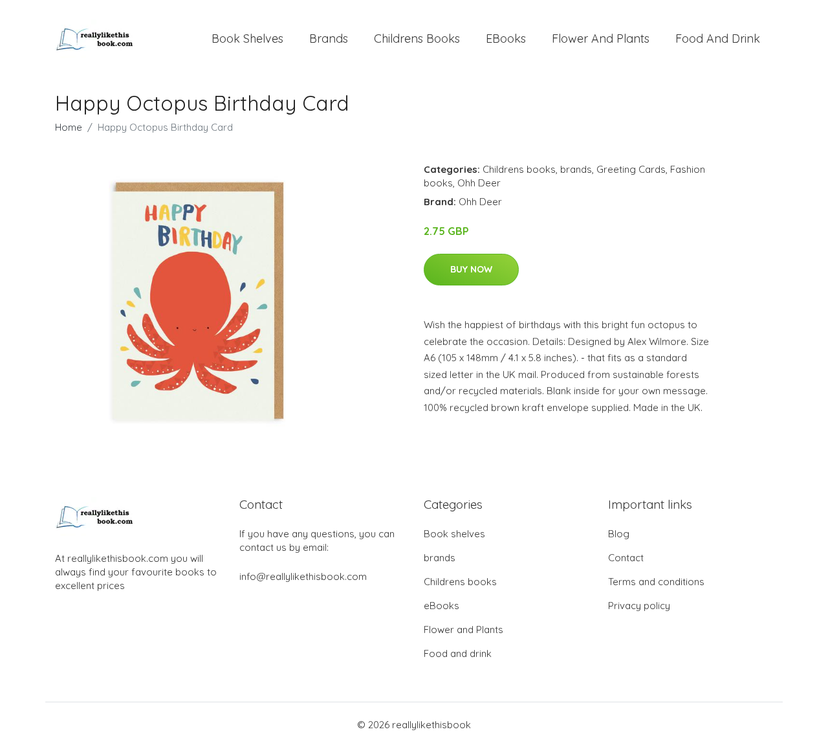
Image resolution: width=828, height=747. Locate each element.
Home (68, 127)
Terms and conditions (656, 581)
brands (328, 38)
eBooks (506, 38)
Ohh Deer (479, 183)
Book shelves (247, 38)
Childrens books (417, 38)
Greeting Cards (631, 169)
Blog (618, 534)
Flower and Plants (600, 38)
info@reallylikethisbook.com (303, 576)
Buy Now (471, 269)
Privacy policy (639, 605)
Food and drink (717, 38)
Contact (626, 558)
